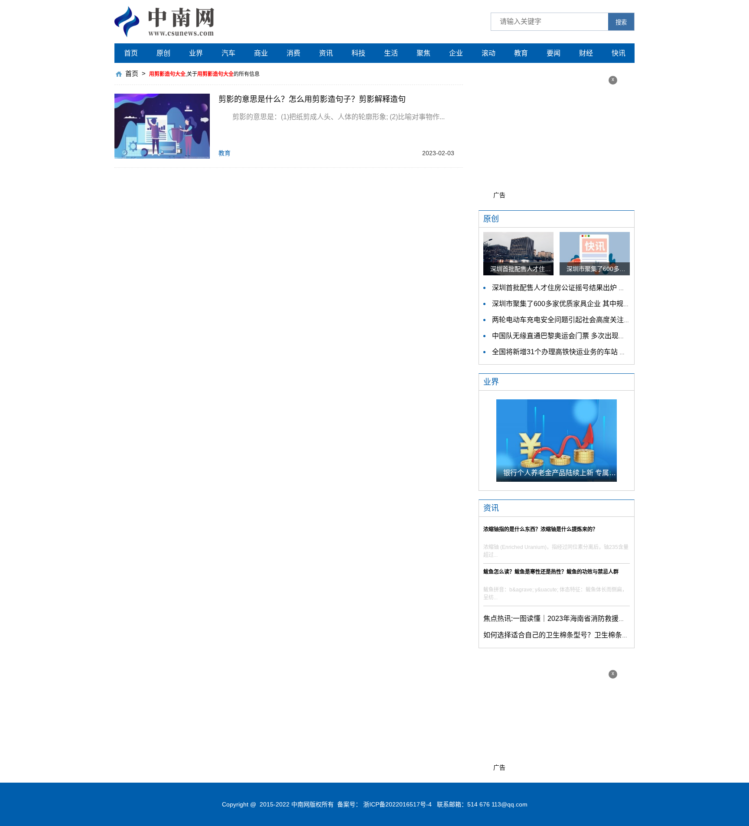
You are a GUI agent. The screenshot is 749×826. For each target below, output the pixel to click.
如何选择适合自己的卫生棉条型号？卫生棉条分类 (559, 635)
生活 (391, 53)
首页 (131, 53)
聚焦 (423, 53)
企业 (456, 53)
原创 (163, 53)
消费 (293, 53)
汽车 (228, 53)
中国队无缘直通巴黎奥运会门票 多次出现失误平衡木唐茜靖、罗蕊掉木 (600, 336)
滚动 (488, 53)
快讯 (618, 53)
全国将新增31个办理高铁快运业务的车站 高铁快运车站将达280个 (593, 352)
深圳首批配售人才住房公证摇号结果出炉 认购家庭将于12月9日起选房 (599, 287)
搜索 (621, 22)
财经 (586, 53)
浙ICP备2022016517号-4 (397, 804)
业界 (196, 53)
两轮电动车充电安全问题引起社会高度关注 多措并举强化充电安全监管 (600, 319)
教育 (521, 53)
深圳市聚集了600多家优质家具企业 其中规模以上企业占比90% (589, 303)
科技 (358, 53)
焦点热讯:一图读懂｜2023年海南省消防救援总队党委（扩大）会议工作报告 (599, 618)
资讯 (326, 53)
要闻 (553, 53)
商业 (261, 53)
